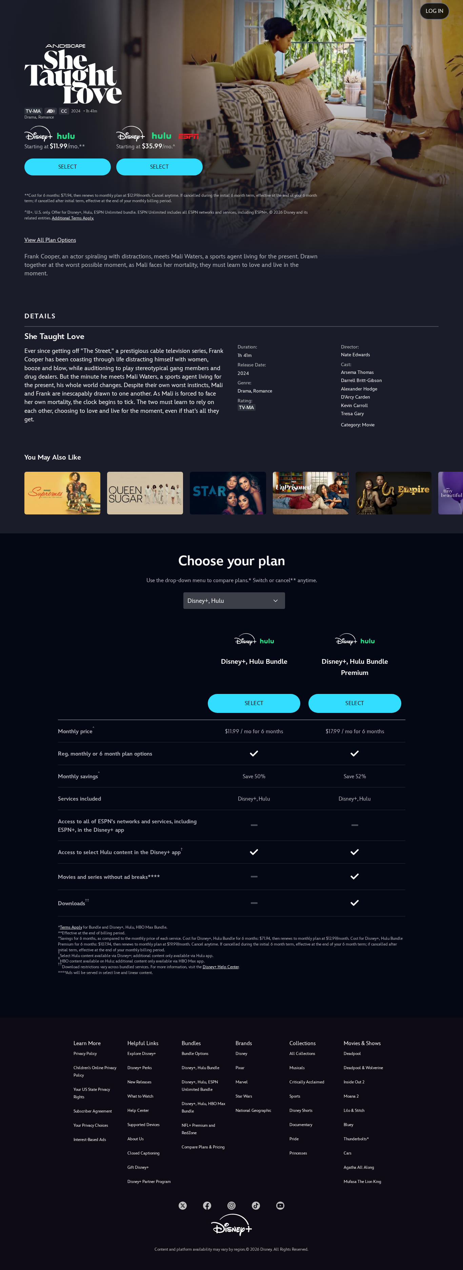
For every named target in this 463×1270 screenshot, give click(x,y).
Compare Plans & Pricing (203, 1147)
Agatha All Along (359, 1167)
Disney (241, 1053)
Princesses (298, 1153)
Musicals (297, 1067)
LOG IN (434, 11)
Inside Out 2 (354, 1082)
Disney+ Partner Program (149, 1181)
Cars (347, 1153)
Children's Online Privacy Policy (95, 1071)
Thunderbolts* (356, 1139)
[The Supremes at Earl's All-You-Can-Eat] (62, 493)
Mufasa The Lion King (362, 1181)
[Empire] (393, 493)
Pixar (240, 1067)
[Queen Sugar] (145, 493)
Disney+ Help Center (221, 967)
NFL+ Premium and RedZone (198, 1129)
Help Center (138, 1110)
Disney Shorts (301, 1110)
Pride (294, 1139)
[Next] (450, 492)
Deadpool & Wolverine (363, 1067)
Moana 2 (351, 1096)
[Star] (228, 493)
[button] (150, 1043)
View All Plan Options (50, 240)
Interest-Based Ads (90, 1139)
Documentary (300, 1124)
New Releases (139, 1082)
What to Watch (140, 1096)
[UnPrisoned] (311, 493)
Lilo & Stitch (354, 1110)
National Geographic (253, 1110)
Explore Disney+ (141, 1053)
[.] (183, 1206)
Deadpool (352, 1053)
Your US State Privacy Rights (92, 1093)
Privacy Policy (85, 1053)
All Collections (302, 1053)
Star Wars (244, 1096)
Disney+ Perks (139, 1067)
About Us (135, 1139)
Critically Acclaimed (306, 1082)
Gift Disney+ (138, 1167)
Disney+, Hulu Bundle (200, 1067)
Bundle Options (195, 1053)
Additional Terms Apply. (73, 218)
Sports (294, 1096)
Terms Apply (71, 927)
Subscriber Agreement (93, 1111)
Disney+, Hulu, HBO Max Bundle (203, 1107)
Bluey (348, 1124)
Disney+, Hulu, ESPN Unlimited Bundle (200, 1086)
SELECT (67, 167)
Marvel (242, 1082)
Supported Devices (143, 1124)
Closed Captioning (143, 1153)
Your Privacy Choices (91, 1125)
